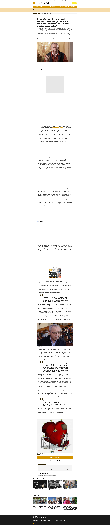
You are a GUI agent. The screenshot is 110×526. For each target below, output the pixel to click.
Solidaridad (73, 6)
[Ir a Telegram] (48, 517)
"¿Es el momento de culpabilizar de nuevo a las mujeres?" (50, 466)
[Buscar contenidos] (70, 3)
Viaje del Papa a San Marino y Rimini (45, 13)
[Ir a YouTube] (42, 517)
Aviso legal (49, 520)
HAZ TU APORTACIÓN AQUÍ (55, 460)
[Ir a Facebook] (33, 517)
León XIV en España (39, 6)
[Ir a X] (35, 517)
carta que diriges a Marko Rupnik (58, 127)
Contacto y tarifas (43, 520)
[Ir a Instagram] (37, 517)
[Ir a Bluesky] (44, 517)
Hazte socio (65, 520)
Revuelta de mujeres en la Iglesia (50, 475)
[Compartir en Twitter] (40, 69)
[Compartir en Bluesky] (41, 69)
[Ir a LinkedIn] (40, 517)
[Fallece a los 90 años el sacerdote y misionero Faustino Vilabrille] (70, 484)
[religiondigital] (36, 523)
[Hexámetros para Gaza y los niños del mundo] (40, 484)
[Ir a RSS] (50, 517)
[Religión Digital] (41, 3)
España (45, 6)
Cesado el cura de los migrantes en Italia (45, 0)
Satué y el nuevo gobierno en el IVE (65, 0)
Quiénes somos (35, 520)
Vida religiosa (67, 6)
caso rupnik (40, 475)
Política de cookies (59, 520)
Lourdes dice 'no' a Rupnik (55, 0)
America (53, 6)
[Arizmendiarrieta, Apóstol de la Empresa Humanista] (55, 484)
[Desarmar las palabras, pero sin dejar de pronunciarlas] (40, 500)
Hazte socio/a (74, 3)
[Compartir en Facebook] (38, 69)
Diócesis (61, 6)
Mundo (58, 6)
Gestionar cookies (55, 523)
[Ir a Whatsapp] (46, 517)
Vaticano (49, 6)
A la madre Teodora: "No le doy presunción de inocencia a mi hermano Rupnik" (54, 469)
